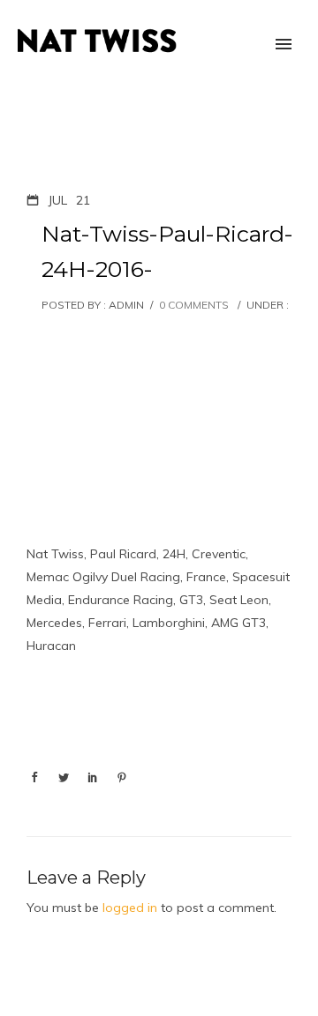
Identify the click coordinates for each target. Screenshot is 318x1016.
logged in (129, 907)
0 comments (194, 304)
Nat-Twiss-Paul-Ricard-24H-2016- (167, 251)
